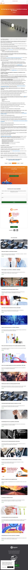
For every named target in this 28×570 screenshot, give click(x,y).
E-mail (2, 197)
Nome (2, 193)
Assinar (14, 202)
